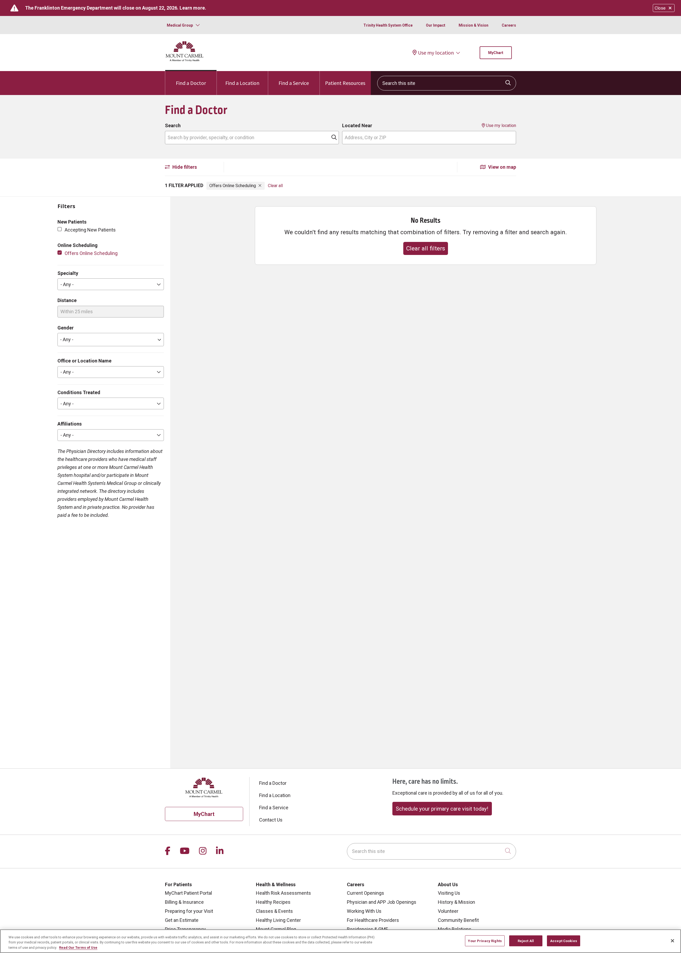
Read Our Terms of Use (78, 948)
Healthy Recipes (273, 902)
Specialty (67, 273)
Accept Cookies (563, 941)
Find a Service (294, 83)
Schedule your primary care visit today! (442, 809)
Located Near (357, 125)
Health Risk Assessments (283, 893)
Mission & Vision (473, 25)
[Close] (672, 941)
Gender (65, 328)
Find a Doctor (191, 83)
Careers (509, 25)
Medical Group (180, 25)
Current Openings (365, 893)
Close (660, 8)
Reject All (526, 941)
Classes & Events (274, 911)
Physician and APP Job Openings (381, 902)
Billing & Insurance (184, 902)
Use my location (436, 52)
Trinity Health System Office (388, 25)
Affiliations (69, 424)
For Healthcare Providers (373, 920)
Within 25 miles (76, 311)
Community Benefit (458, 920)
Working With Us (364, 911)
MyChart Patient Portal (188, 893)
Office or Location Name (84, 361)
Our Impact (435, 25)
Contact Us (271, 820)
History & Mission (456, 902)
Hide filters (184, 167)
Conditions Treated (78, 392)
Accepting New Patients (90, 230)
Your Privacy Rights (484, 941)
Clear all (275, 185)
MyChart (495, 53)
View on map (501, 167)
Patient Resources (345, 83)
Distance (67, 300)
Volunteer (448, 911)
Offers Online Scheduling (91, 253)
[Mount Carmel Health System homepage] (185, 60)
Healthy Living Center (278, 920)
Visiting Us (449, 893)
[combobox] (446, 83)
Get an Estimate (181, 920)
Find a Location (242, 83)
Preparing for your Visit (189, 911)
